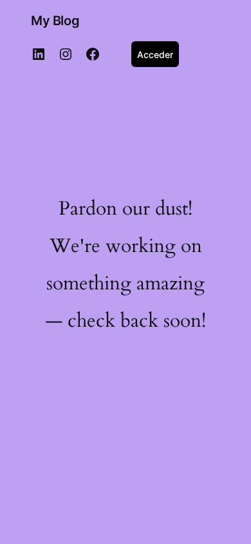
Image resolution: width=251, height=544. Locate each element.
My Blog (55, 20)
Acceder (155, 54)
